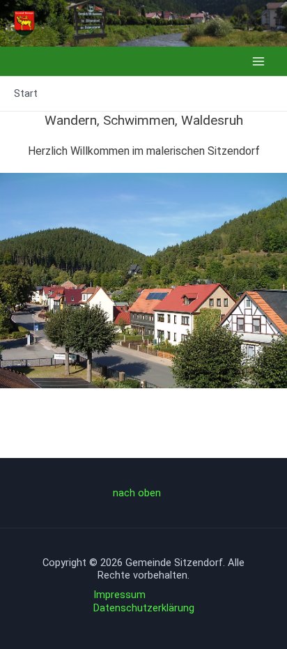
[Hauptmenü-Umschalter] (258, 61)
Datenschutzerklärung (143, 608)
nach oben (137, 493)
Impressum (119, 594)
